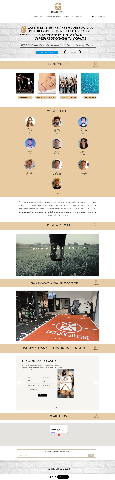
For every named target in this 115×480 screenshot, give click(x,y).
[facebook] (98, 16)
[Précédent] (18, 315)
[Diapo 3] (55, 338)
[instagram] (95, 16)
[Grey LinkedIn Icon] (30, 133)
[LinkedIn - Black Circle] (93, 16)
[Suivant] (96, 315)
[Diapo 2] (59, 338)
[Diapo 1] (57, 338)
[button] (30, 373)
